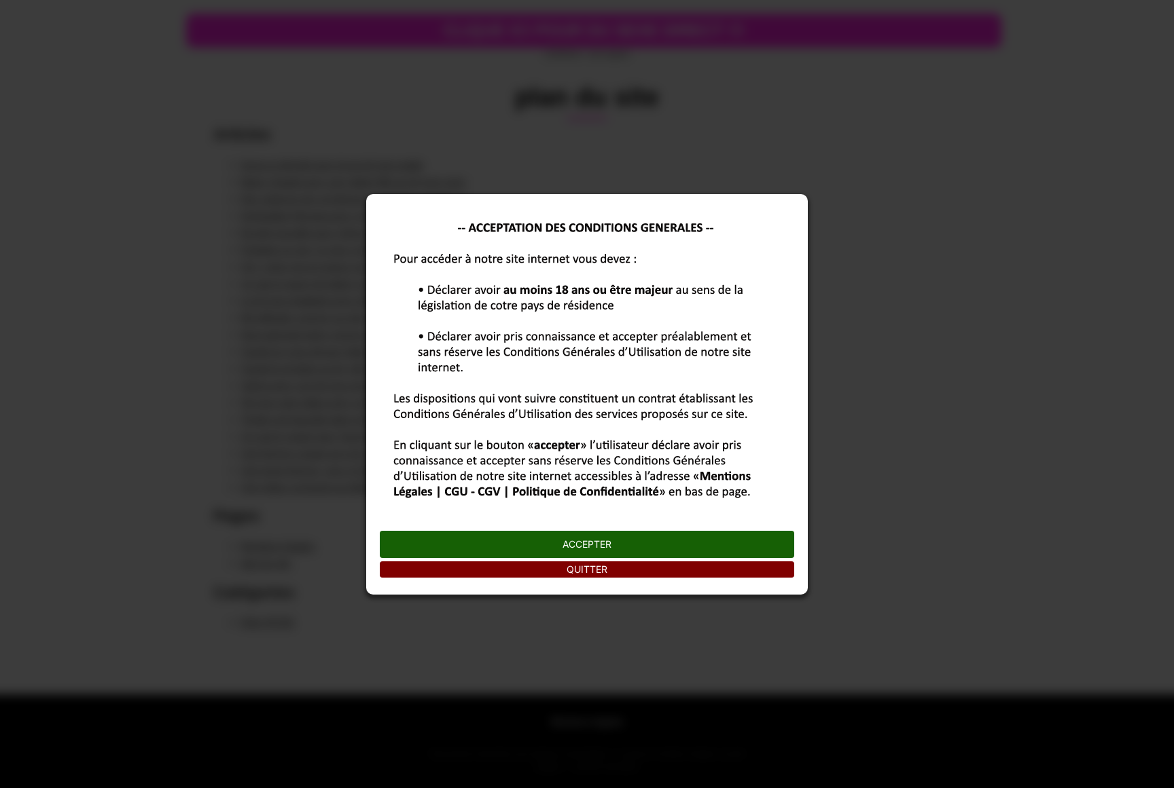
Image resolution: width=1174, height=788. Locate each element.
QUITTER (587, 569)
